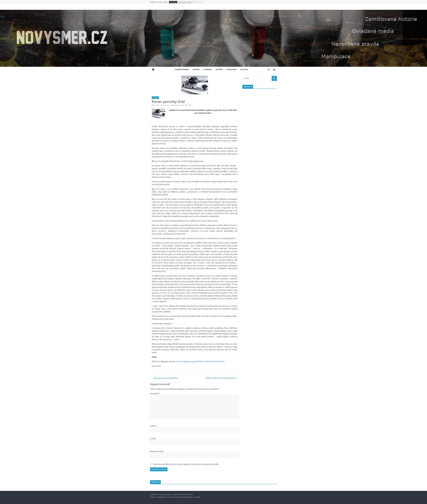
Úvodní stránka (182, 69)
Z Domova (207, 69)
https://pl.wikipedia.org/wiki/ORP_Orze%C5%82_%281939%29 (200, 361)
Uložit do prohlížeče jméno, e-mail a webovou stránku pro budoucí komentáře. (186, 464)
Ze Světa (219, 69)
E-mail (153, 438)
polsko (189, 105)
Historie (196, 69)
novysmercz (167, 105)
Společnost (232, 69)
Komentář (155, 393)
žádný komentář (179, 105)
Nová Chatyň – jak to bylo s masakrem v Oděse (187, 3)
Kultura (244, 69)
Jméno (153, 426)
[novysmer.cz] (213, 11)
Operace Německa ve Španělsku (221, 378)
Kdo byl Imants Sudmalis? (164, 378)
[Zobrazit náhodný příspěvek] (274, 69)
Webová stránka (157, 451)
